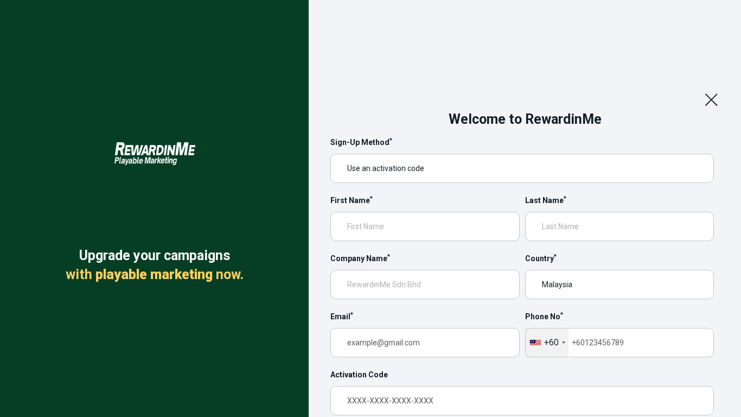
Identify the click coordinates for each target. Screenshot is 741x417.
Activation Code (359, 374)
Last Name (545, 200)
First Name (351, 200)
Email (341, 316)
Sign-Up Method (361, 142)
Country (541, 258)
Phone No (544, 316)
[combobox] (547, 342)
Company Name (360, 258)
